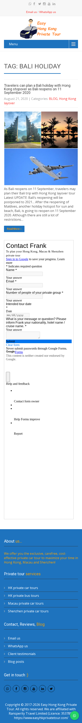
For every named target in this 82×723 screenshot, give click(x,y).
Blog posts (16, 661)
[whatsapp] (29, 4)
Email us (31, 12)
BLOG (53, 99)
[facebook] (34, 4)
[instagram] (43, 4)
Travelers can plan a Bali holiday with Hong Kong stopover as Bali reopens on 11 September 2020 (37, 89)
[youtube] (48, 4)
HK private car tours (23, 588)
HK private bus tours (23, 595)
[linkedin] (53, 4)
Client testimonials (22, 654)
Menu (13, 44)
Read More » (14, 229)
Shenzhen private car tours (28, 611)
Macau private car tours (26, 603)
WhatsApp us (47, 12)
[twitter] (39, 4)
